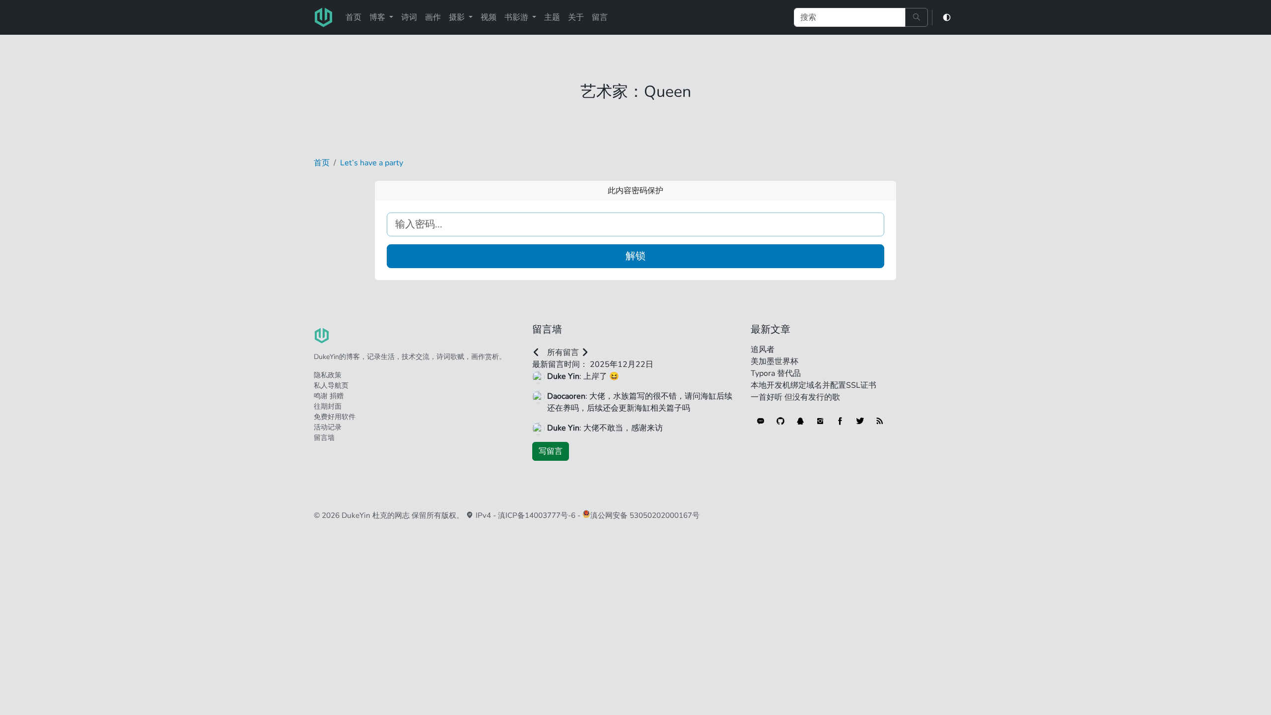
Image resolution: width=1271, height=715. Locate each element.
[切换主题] (946, 17)
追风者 (763, 349)
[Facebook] (840, 421)
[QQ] (800, 421)
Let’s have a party (371, 162)
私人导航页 (331, 385)
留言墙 (324, 437)
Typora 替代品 (776, 373)
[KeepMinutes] (761, 421)
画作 (433, 17)
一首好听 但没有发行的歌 (795, 397)
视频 (488, 17)
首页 (353, 17)
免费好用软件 (334, 417)
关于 (576, 17)
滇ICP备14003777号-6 (536, 515)
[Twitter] (860, 421)
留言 (600, 17)
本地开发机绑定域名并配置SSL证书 (813, 385)
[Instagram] (820, 421)
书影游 (517, 17)
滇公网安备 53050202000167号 (645, 515)
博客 (378, 17)
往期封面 (328, 406)
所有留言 (563, 352)
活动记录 (328, 427)
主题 (552, 17)
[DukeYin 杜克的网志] (324, 17)
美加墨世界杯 (774, 361)
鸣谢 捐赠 (329, 396)
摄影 (458, 17)
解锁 (635, 256)
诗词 (409, 17)
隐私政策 (328, 375)
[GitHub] (780, 421)
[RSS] (880, 421)
